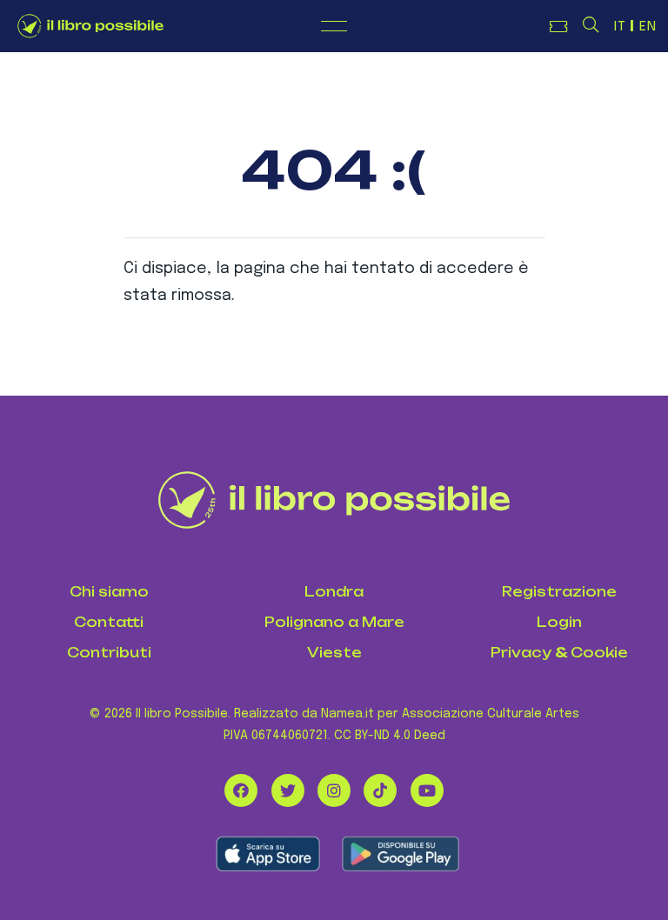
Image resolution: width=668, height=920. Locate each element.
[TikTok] (380, 790)
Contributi (109, 652)
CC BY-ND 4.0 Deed (389, 736)
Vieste (334, 652)
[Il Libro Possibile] (334, 500)
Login (559, 622)
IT (620, 27)
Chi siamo (109, 591)
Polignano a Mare (334, 622)
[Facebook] (240, 790)
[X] (287, 790)
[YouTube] (427, 790)
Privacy (521, 652)
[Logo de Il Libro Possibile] (90, 26)
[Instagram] (334, 790)
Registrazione (559, 591)
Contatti (109, 622)
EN (648, 27)
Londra (334, 591)
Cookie (599, 652)
